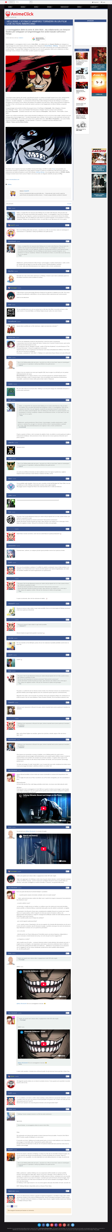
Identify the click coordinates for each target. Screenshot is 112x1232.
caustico (10, 384)
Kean (9, 208)
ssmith (10, 458)
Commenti (20, 37)
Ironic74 (12, 225)
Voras (9, 671)
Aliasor (10, 478)
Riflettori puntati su (81, 129)
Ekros (9, 357)
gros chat (10, 638)
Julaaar (12, 1076)
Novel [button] (36, 7)
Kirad (9, 304)
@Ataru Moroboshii (31, 831)
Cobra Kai (99, 94)
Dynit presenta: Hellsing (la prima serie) (80, 91)
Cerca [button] (79, 7)
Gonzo (53, 168)
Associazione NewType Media (45, 1228)
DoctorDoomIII (12, 241)
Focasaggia (13, 287)
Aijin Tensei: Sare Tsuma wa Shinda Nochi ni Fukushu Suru (99, 67)
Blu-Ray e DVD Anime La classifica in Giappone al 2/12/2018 (81, 62)
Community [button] (93, 7)
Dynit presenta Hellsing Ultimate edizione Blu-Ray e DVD (81, 77)
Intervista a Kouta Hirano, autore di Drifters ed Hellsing (81, 117)
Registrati (95, 2)
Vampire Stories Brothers (99, 195)
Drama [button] (49, 7)
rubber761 (11, 442)
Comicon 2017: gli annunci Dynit (81, 104)
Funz (9, 512)
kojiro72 (10, 655)
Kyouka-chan (11, 337)
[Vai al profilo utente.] (13, 193)
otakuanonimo (12, 545)
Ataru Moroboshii (12, 770)
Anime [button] (10, 7)
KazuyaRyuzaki (12, 321)
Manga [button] (23, 7)
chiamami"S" (11, 603)
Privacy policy (96, 1229)
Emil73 (10, 562)
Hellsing (9, 184)
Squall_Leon (11, 1191)
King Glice (11, 271)
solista (10, 495)
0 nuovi (69, 203)
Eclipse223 (11, 702)
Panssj (10, 1109)
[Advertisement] (73, 14)
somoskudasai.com (14, 179)
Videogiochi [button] (64, 7)
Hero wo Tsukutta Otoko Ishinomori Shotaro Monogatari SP (99, 168)
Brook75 (10, 1149)
